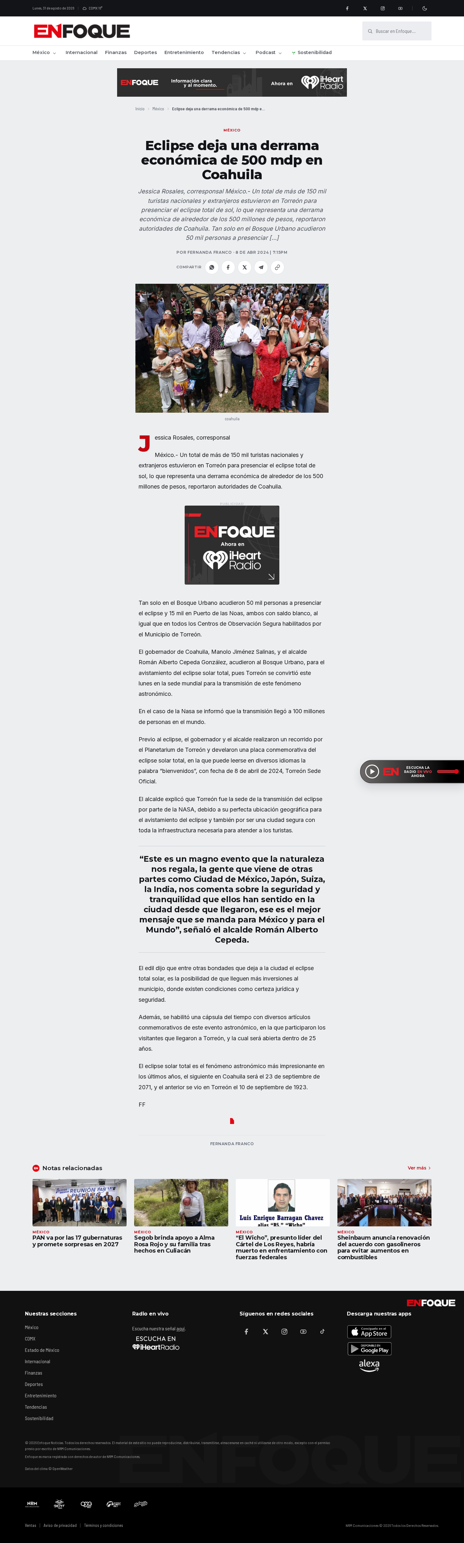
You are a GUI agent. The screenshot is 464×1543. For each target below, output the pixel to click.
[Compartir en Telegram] (261, 267)
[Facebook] (347, 8)
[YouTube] (400, 8)
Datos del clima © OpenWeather (49, 1468)
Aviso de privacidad (60, 1525)
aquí (180, 1328)
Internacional (82, 52)
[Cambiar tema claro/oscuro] (424, 8)
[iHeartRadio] (156, 1343)
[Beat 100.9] (59, 1504)
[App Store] (369, 1332)
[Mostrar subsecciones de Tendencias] (244, 53)
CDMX (30, 1338)
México (41, 52)
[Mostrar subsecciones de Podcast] (280, 53)
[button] (232, 348)
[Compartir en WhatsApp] (212, 267)
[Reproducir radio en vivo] (372, 772)
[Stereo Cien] (113, 1504)
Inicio (140, 108)
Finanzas (116, 52)
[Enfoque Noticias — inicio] (82, 31)
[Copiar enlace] (277, 267)
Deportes (145, 52)
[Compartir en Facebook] (228, 267)
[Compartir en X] (245, 267)
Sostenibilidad (315, 52)
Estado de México (42, 1350)
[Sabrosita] (141, 1504)
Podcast (266, 52)
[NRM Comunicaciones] (32, 1504)
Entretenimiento (184, 52)
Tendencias (225, 52)
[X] (365, 8)
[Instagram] (383, 8)
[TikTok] (322, 1332)
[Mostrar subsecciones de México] (54, 53)
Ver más (417, 1168)
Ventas (30, 1525)
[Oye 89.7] (86, 1504)
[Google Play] (369, 1349)
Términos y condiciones (103, 1525)
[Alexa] (369, 1366)
